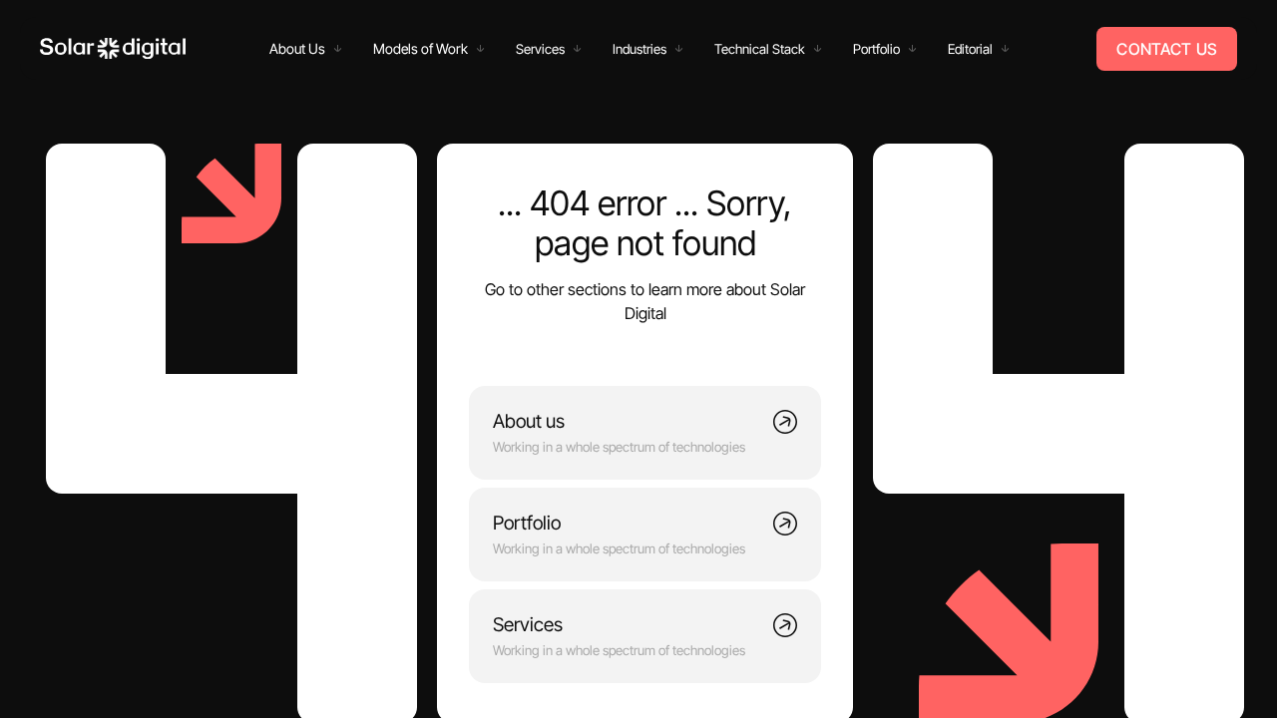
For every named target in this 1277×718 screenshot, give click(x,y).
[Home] (113, 48)
